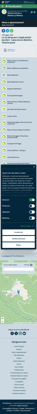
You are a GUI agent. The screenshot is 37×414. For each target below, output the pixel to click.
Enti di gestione (19, 355)
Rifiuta (18, 245)
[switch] (32, 205)
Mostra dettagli (25, 226)
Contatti (9, 410)
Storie (19, 364)
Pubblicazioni (19, 370)
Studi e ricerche (19, 387)
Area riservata (25, 410)
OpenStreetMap (25, 323)
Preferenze (30, 408)
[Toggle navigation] (31, 265)
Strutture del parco (19, 393)
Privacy (15, 408)
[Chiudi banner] (34, 166)
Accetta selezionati (18, 239)
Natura (19, 358)
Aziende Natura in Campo (19, 376)
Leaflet (17, 323)
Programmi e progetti (19, 379)
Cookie (22, 408)
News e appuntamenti (12, 22)
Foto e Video (19, 367)
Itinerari (19, 349)
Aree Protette (19, 346)
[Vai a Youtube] (24, 333)
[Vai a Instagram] (20, 333)
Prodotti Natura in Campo (19, 373)
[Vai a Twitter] (16, 333)
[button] (18, 292)
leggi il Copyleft (22, 405)
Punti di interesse (19, 361)
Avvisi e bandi (19, 384)
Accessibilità (7, 408)
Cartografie (19, 381)
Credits (16, 410)
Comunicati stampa (19, 390)
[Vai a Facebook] (12, 333)
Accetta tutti (18, 232)
